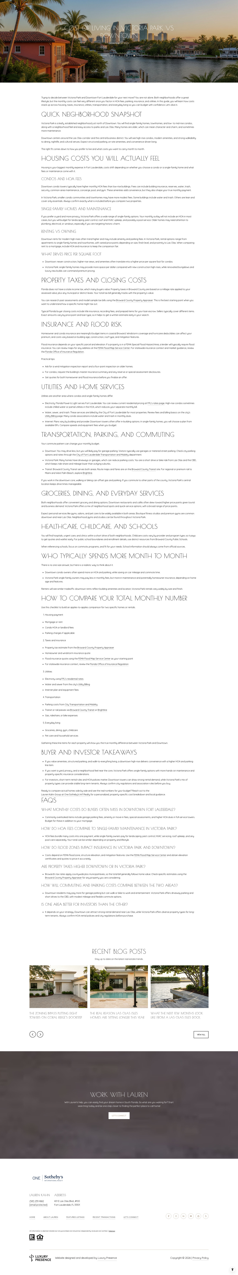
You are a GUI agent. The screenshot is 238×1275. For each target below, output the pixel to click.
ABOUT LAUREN (50, 1217)
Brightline (87, 473)
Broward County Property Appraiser (134, 300)
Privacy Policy (201, 1257)
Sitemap (112, 1231)
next (40, 1034)
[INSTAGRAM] (176, 1216)
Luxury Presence (107, 1257)
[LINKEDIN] (183, 1216)
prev (32, 1034)
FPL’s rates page (156, 403)
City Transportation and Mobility (81, 704)
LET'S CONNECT (131, 1217)
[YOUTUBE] (191, 1216)
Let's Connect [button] (119, 1115)
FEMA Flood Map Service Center (114, 348)
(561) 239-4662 (36, 1201)
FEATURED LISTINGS (75, 1217)
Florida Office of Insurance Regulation (64, 351)
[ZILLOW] (198, 1216)
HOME (32, 1217)
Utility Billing (51, 416)
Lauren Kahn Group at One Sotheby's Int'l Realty (65, 794)
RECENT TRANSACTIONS (104, 1217)
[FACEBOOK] (168, 1216)
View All (201, 1034)
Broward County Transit (144, 469)
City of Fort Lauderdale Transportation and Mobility (102, 454)
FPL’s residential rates (72, 678)
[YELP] (206, 1216)
